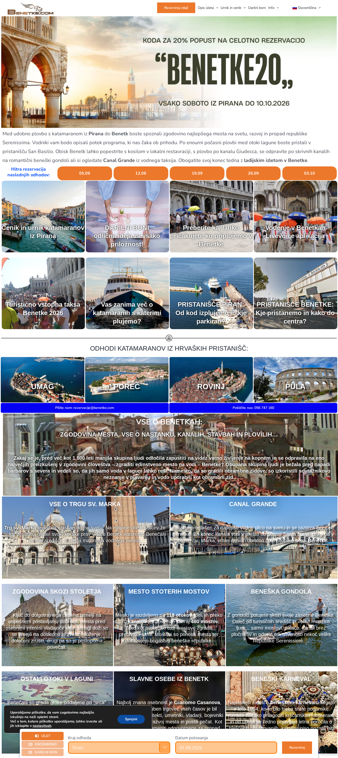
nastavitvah (42, 726)
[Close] (309, 736)
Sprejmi (131, 719)
